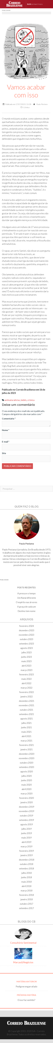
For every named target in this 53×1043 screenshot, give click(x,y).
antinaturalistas (12, 400)
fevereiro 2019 (26, 850)
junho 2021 (26, 727)
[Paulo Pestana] (37, 4)
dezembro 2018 (26, 859)
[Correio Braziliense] (15, 4)
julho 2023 (26, 652)
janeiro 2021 (26, 749)
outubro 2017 (26, 903)
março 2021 (26, 740)
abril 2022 (26, 683)
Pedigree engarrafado (26, 986)
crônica (30, 400)
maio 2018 (26, 881)
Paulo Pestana (41, 104)
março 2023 (26, 670)
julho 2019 (26, 828)
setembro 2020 (26, 767)
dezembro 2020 (26, 753)
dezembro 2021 (26, 701)
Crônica (26, 107)
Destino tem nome (26, 611)
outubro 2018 (26, 864)
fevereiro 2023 (26, 674)
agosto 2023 (26, 648)
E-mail (5, 441)
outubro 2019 (26, 815)
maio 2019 (26, 837)
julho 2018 (26, 873)
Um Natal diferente (26, 597)
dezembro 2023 (26, 630)
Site (4, 453)
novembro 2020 (26, 758)
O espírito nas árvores (26, 602)
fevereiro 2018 (26, 895)
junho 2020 (26, 780)
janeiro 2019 (26, 855)
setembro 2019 (26, 820)
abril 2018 (26, 886)
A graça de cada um (26, 606)
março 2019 (26, 846)
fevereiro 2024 (26, 626)
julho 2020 (26, 776)
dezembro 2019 (26, 806)
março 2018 (26, 890)
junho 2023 (26, 656)
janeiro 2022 (26, 696)
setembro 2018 (26, 868)
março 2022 (26, 687)
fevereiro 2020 (26, 798)
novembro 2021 (26, 705)
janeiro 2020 (26, 802)
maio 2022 (26, 679)
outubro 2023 (26, 639)
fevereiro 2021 (26, 745)
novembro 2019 (26, 811)
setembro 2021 (26, 714)
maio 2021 (26, 731)
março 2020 (26, 793)
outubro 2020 (26, 762)
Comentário (9, 418)
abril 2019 (26, 842)
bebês (23, 400)
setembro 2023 (26, 643)
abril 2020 (26, 789)
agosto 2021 (26, 718)
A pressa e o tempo (26, 593)
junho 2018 (26, 877)
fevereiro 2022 (26, 692)
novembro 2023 (26, 634)
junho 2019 (26, 833)
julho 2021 (26, 723)
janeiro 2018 (26, 899)
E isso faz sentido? (26, 1000)
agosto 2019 (26, 824)
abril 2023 (26, 665)
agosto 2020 (26, 771)
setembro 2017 (26, 908)
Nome (5, 430)
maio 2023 (26, 661)
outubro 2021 (26, 709)
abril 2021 (26, 736)
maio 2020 (26, 784)
